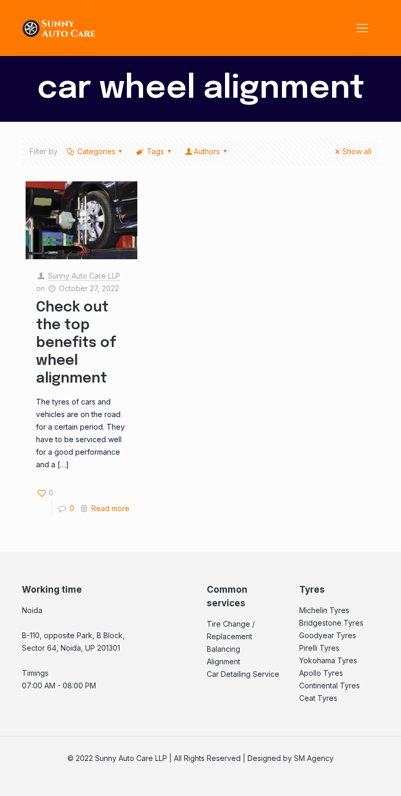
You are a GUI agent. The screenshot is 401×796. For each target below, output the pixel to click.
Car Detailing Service (243, 674)
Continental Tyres (329, 685)
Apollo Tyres (321, 672)
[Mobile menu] (362, 28)
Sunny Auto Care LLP (84, 275)
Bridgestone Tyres (331, 622)
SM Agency (314, 758)
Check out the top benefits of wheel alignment (76, 343)
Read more (110, 508)
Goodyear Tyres (327, 635)
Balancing (223, 648)
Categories (96, 151)
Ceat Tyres (318, 698)
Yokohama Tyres (328, 660)
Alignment (223, 661)
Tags (155, 151)
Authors (207, 151)
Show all (357, 151)
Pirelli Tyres (319, 647)
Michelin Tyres (324, 610)
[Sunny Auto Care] (59, 27)
